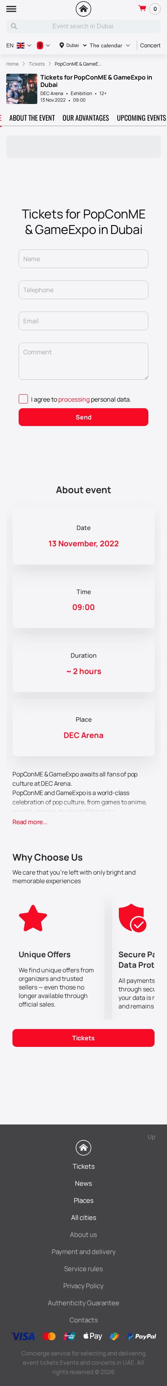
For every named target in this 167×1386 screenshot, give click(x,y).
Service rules (83, 1268)
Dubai (72, 45)
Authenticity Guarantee (83, 1302)
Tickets (83, 1038)
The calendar (106, 45)
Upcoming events (141, 117)
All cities (83, 1217)
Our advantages (86, 117)
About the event (32, 117)
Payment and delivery (84, 1251)
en (10, 45)
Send (84, 417)
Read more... (29, 822)
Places (84, 1200)
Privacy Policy (83, 1285)
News (83, 1183)
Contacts (84, 1319)
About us (83, 1234)
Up (151, 1137)
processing (74, 399)
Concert (150, 45)
